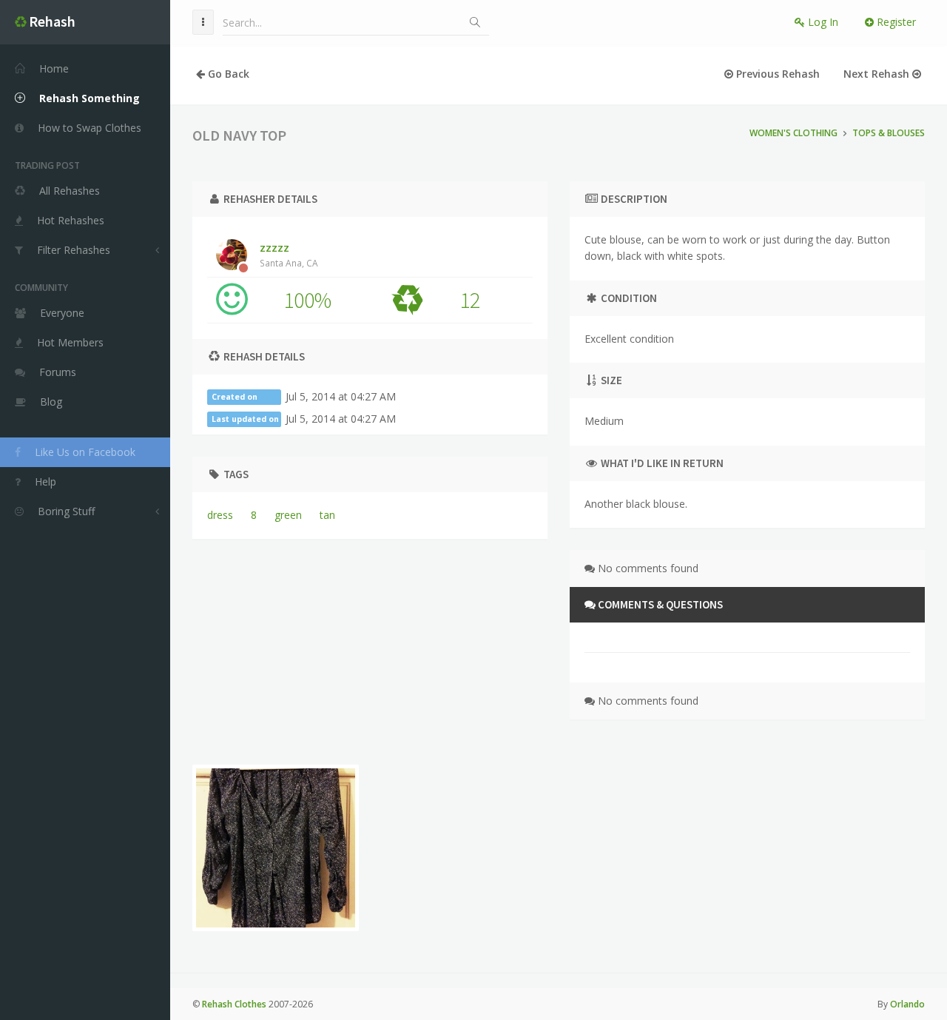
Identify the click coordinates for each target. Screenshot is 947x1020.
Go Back (227, 74)
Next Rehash (877, 74)
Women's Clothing (793, 133)
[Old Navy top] (275, 848)
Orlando (907, 1004)
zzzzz (289, 255)
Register (895, 22)
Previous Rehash (776, 74)
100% (307, 300)
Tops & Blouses (888, 133)
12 (469, 300)
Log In (821, 22)
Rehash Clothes (234, 1004)
